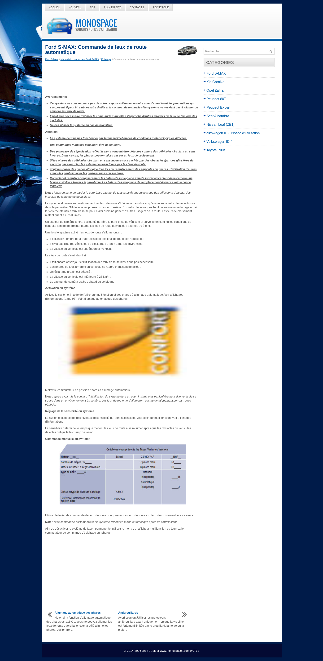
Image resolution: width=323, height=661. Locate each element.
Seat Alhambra (217, 116)
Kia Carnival (215, 82)
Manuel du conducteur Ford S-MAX (80, 59)
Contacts (137, 7)
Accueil (54, 7)
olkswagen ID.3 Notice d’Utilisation (233, 133)
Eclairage (106, 59)
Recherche (161, 7)
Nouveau (75, 7)
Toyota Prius (216, 150)
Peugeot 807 (216, 99)
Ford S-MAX (51, 59)
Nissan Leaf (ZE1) (220, 124)
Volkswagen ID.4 (219, 141)
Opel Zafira (214, 90)
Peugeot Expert (218, 107)
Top (92, 7)
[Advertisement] (122, 78)
